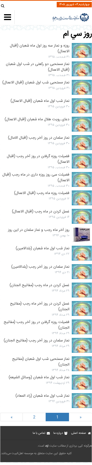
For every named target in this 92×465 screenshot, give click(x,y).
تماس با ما (39, 433)
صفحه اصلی (78, 433)
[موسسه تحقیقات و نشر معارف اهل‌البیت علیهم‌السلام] (71, 21)
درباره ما (58, 433)
